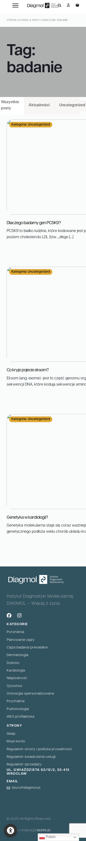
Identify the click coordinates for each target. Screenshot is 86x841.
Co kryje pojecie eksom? (27, 370)
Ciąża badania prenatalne (27, 647)
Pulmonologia (18, 709)
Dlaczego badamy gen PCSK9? (34, 223)
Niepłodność (17, 678)
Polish (50, 837)
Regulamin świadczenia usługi (31, 757)
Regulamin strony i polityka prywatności (39, 749)
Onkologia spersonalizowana (30, 694)
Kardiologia (16, 670)
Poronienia (15, 632)
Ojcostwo (14, 686)
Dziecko (13, 663)
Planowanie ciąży (21, 640)
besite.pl (43, 830)
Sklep (11, 734)
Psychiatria (16, 701)
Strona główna (17, 20)
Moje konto (16, 741)
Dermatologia (17, 655)
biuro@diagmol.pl (26, 788)
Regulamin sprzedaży (24, 764)
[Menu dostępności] (10, 830)
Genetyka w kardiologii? (27, 518)
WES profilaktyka (20, 717)
